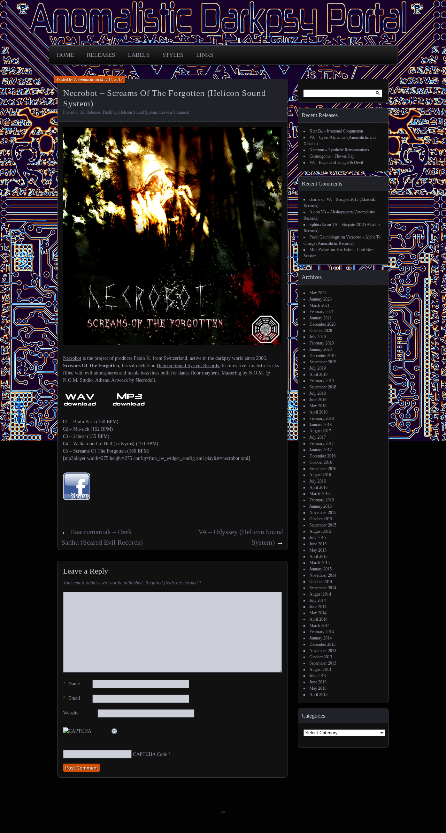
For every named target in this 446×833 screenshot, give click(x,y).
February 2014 (321, 631)
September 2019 (322, 361)
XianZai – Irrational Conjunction (336, 131)
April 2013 (318, 694)
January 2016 (320, 506)
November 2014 (322, 575)
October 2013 (320, 656)
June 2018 (317, 399)
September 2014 (322, 587)
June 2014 (317, 606)
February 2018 (321, 418)
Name (71, 683)
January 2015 (320, 569)
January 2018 (320, 424)
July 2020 (317, 336)
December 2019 (322, 355)
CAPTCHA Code (150, 754)
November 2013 (322, 650)
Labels (138, 55)
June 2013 (317, 682)
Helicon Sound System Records (188, 365)
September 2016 (322, 468)
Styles (172, 55)
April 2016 (318, 487)
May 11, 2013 (111, 79)
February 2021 (321, 311)
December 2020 (322, 324)
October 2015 (320, 518)
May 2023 (317, 292)
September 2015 (322, 525)
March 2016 (319, 493)
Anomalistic (84, 79)
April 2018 (318, 412)
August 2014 (320, 594)
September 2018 (322, 387)
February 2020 (321, 343)
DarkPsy (110, 112)
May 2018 (317, 405)
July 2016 (317, 481)
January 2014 (320, 638)
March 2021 (319, 305)
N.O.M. (256, 373)
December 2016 (322, 456)
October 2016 (320, 462)
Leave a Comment (174, 112)
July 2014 (317, 600)
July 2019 (317, 368)
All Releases (90, 112)
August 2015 (320, 531)
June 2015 (317, 544)
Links (204, 55)
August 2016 (320, 474)
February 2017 (321, 443)
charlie (314, 199)
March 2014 (319, 625)
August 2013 (320, 669)
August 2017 (320, 431)
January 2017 (320, 449)
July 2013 (317, 675)
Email (71, 698)
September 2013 (322, 663)
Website (70, 712)
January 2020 (320, 349)
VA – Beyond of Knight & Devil (336, 162)
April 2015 (318, 556)
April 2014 (318, 619)
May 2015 (317, 550)
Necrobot (72, 358)
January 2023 (320, 299)
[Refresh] (114, 731)
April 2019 (318, 374)
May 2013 (317, 688)
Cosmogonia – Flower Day (331, 156)
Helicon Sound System (138, 112)
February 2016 (321, 500)
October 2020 (320, 330)
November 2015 (322, 512)
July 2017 (317, 437)
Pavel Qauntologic (324, 237)
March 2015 (319, 562)
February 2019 (321, 380)
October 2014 (320, 581)
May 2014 (317, 613)
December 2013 (322, 644)
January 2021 (320, 318)
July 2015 (317, 537)
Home (65, 55)
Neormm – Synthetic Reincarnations (339, 149)
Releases (101, 55)
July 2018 (317, 393)
